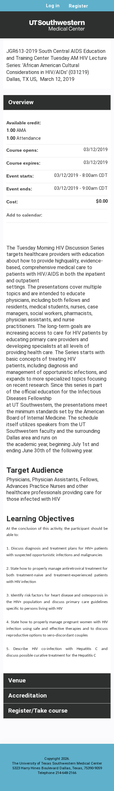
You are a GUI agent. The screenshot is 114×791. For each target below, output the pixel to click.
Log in (53, 6)
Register (78, 6)
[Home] (57, 23)
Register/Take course (37, 710)
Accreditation (27, 695)
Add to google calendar (78, 215)
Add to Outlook (102, 215)
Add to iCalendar (94, 215)
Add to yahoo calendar (86, 215)
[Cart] (95, 9)
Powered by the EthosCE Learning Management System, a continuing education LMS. (88, 784)
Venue (17, 680)
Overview (21, 102)
